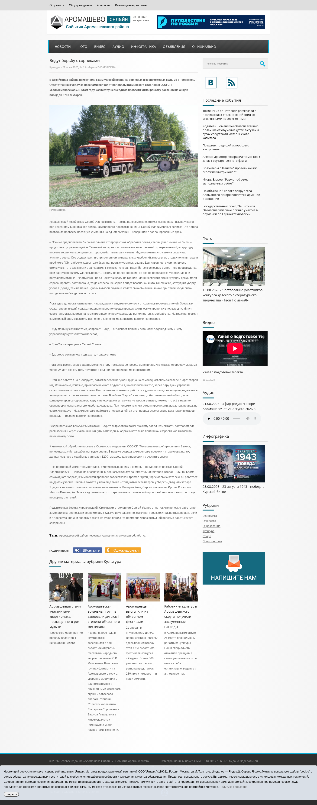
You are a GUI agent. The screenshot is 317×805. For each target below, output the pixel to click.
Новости (63, 46)
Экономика (210, 515)
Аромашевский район (73, 535)
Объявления (174, 46)
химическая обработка (131, 535)
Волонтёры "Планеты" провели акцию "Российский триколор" (230, 170)
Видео (100, 46)
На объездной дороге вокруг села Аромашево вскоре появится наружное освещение (231, 195)
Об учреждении (80, 5)
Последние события (222, 100)
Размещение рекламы (131, 5)
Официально (204, 46)
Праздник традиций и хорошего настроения (226, 147)
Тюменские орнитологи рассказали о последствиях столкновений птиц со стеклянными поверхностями (229, 115)
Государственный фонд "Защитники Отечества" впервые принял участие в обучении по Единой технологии (230, 210)
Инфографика (143, 46)
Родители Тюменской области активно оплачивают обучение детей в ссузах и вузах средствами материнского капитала (231, 132)
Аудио (118, 46)
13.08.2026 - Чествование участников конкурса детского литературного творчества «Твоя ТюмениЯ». (232, 295)
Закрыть (11, 794)
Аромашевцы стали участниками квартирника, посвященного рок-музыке (65, 616)
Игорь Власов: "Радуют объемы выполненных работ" (226, 181)
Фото (82, 46)
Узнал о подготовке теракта (223, 372)
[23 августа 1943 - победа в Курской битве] (234, 481)
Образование (211, 526)
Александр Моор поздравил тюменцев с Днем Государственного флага (231, 159)
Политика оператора (233, 787)
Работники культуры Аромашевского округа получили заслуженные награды (180, 616)
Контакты (103, 5)
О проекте (56, 5)
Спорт (207, 536)
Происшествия (212, 541)
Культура (54, 67)
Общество (209, 521)
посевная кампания (102, 535)
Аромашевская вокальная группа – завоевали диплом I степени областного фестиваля (104, 616)
